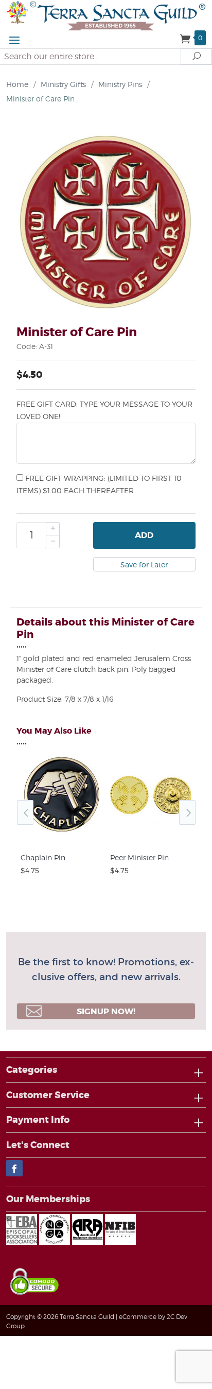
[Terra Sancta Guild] (106, 15)
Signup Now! (106, 1011)
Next (187, 812)
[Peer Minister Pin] (150, 836)
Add (144, 535)
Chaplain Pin (43, 857)
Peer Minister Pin (139, 857)
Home (17, 84)
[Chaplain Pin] (61, 836)
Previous (25, 812)
